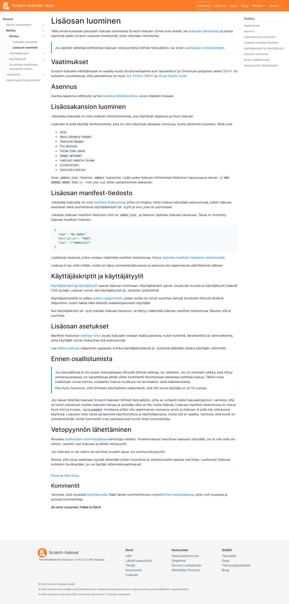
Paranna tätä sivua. (65, 475)
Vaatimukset (252, 25)
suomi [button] (273, 6)
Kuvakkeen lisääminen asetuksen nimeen (23, 66)
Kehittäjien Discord (186, 570)
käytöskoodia (97, 494)
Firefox (138, 76)
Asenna (204, 6)
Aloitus (14, 36)
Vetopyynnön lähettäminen (261, 65)
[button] (43, 25)
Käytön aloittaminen (18, 24)
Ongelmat (179, 561)
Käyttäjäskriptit (19, 53)
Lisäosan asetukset (256, 54)
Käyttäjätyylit (17, 59)
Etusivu (8, 19)
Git (129, 76)
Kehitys (11, 30)
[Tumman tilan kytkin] (284, 3)
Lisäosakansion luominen (259, 37)
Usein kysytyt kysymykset (23, 80)
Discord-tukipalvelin (187, 565)
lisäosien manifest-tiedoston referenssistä (193, 257)
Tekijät (130, 565)
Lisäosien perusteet (24, 41)
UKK (128, 556)
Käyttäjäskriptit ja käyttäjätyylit (264, 48)
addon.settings (68, 348)
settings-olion (90, 335)
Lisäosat (220, 6)
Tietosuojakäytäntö (236, 565)
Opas (233, 6)
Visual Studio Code (172, 76)
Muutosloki (133, 570)
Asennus (249, 31)
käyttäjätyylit (88, 286)
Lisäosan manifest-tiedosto (261, 42)
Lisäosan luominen (25, 47)
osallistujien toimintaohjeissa (86, 439)
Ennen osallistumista (257, 59)
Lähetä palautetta (138, 561)
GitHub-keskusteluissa (177, 494)
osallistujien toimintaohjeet (204, 48)
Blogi (245, 6)
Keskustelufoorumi (185, 556)
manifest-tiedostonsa (109, 202)
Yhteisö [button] (257, 6)
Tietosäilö (229, 556)
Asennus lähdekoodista (120, 96)
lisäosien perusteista (204, 31)
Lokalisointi (13, 74)
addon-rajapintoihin (107, 298)
